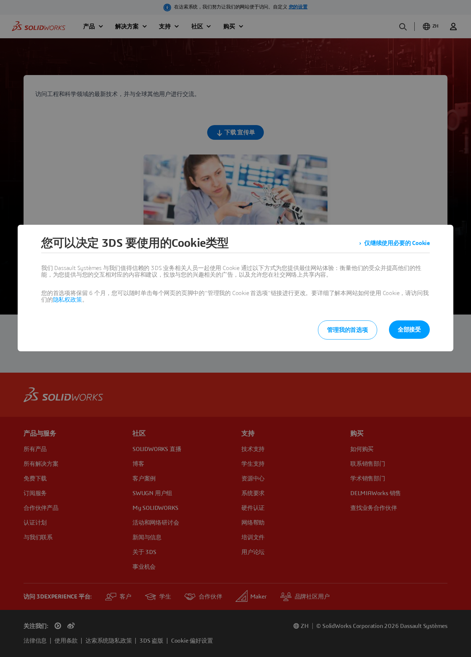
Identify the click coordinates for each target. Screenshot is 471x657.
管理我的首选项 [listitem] (347, 330)
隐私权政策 (67, 300)
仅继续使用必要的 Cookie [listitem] (397, 243)
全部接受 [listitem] (409, 330)
